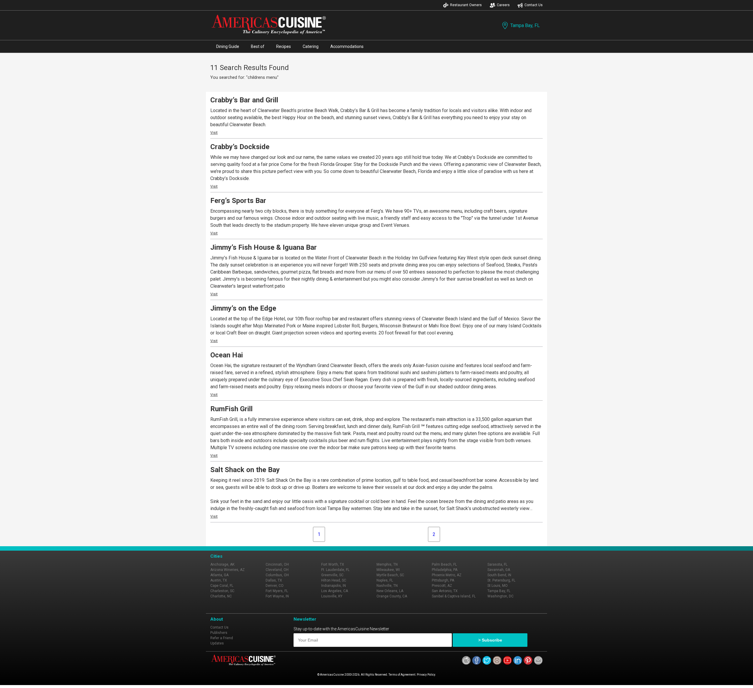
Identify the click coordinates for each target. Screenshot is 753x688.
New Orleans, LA (389, 591)
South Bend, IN (499, 575)
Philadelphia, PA (444, 570)
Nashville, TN (387, 586)
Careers (503, 5)
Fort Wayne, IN (277, 596)
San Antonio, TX (445, 591)
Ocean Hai (226, 355)
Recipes (283, 46)
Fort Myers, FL (277, 591)
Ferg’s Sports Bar (238, 200)
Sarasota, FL (497, 564)
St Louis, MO (497, 586)
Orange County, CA (391, 596)
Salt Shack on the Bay (245, 470)
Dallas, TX (274, 580)
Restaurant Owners (466, 5)
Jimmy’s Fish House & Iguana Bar (263, 247)
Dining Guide (227, 46)
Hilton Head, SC (333, 580)
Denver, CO (275, 586)
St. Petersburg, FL (501, 580)
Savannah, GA (498, 570)
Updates (217, 643)
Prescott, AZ (442, 586)
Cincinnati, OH (277, 564)
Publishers (218, 633)
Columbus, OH (277, 575)
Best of (257, 46)
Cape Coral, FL (221, 586)
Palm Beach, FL (444, 564)
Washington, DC (500, 596)
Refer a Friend (221, 638)
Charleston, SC (222, 591)
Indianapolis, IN (333, 586)
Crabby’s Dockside (239, 147)
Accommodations (347, 46)
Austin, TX (218, 580)
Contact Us (533, 5)
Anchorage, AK (222, 564)
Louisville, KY (331, 596)
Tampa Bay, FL (525, 25)
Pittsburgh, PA (443, 580)
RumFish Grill (231, 409)
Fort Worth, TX (332, 564)
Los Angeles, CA (334, 591)
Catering (311, 46)
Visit (214, 133)
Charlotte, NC (221, 596)
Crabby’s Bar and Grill (244, 100)
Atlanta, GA (219, 575)
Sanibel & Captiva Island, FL (454, 596)
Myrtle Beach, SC (390, 575)
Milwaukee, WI (388, 570)
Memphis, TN (387, 564)
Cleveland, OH (277, 570)
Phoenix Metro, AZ (447, 575)
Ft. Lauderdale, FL (335, 570)
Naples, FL (384, 580)
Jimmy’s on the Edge (243, 308)
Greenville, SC (332, 575)
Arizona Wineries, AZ (227, 570)
